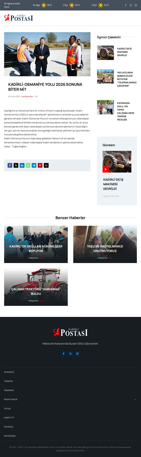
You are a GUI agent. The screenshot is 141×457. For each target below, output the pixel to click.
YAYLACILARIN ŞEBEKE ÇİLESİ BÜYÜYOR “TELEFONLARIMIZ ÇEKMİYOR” (127, 79)
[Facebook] (10, 165)
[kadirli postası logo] (70, 329)
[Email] (46, 165)
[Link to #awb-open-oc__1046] (135, 18)
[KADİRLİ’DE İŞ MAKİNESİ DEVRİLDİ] (105, 47)
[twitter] (131, 5)
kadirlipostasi (27, 96)
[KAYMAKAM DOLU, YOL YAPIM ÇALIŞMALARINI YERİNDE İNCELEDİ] (105, 101)
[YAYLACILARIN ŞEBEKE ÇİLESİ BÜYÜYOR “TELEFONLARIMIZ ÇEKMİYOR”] (105, 71)
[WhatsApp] (28, 165)
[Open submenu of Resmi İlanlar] (135, 399)
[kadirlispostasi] (18, 14)
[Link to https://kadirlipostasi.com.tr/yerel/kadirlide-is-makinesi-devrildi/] (106, 169)
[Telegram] (34, 165)
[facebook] (126, 5)
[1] (47, 33)
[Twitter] (16, 165)
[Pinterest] (40, 165)
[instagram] (136, 5)
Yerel (41, 258)
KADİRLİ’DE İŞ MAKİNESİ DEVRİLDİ (124, 52)
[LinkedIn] (22, 165)
